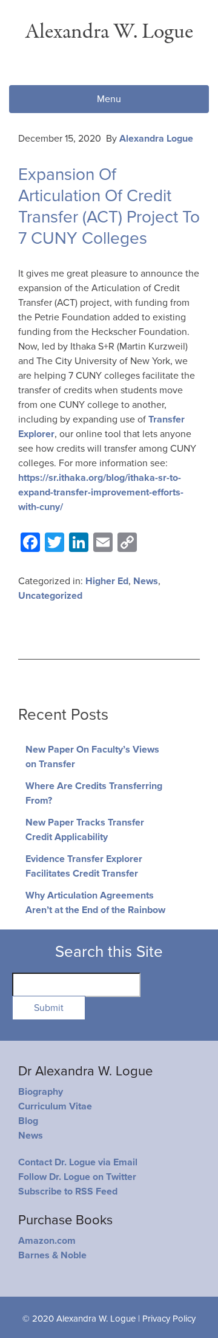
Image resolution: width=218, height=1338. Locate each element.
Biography (40, 1092)
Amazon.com (47, 1241)
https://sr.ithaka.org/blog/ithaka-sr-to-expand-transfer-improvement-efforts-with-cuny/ (100, 492)
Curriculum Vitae (55, 1106)
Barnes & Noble (52, 1255)
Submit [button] (49, 1008)
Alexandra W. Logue (109, 32)
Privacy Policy (169, 1318)
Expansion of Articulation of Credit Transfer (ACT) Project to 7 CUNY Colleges (109, 206)
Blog (28, 1121)
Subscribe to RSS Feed (67, 1191)
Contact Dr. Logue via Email (77, 1162)
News (145, 581)
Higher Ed (106, 581)
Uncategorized (50, 596)
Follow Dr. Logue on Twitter (77, 1177)
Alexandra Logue (156, 139)
